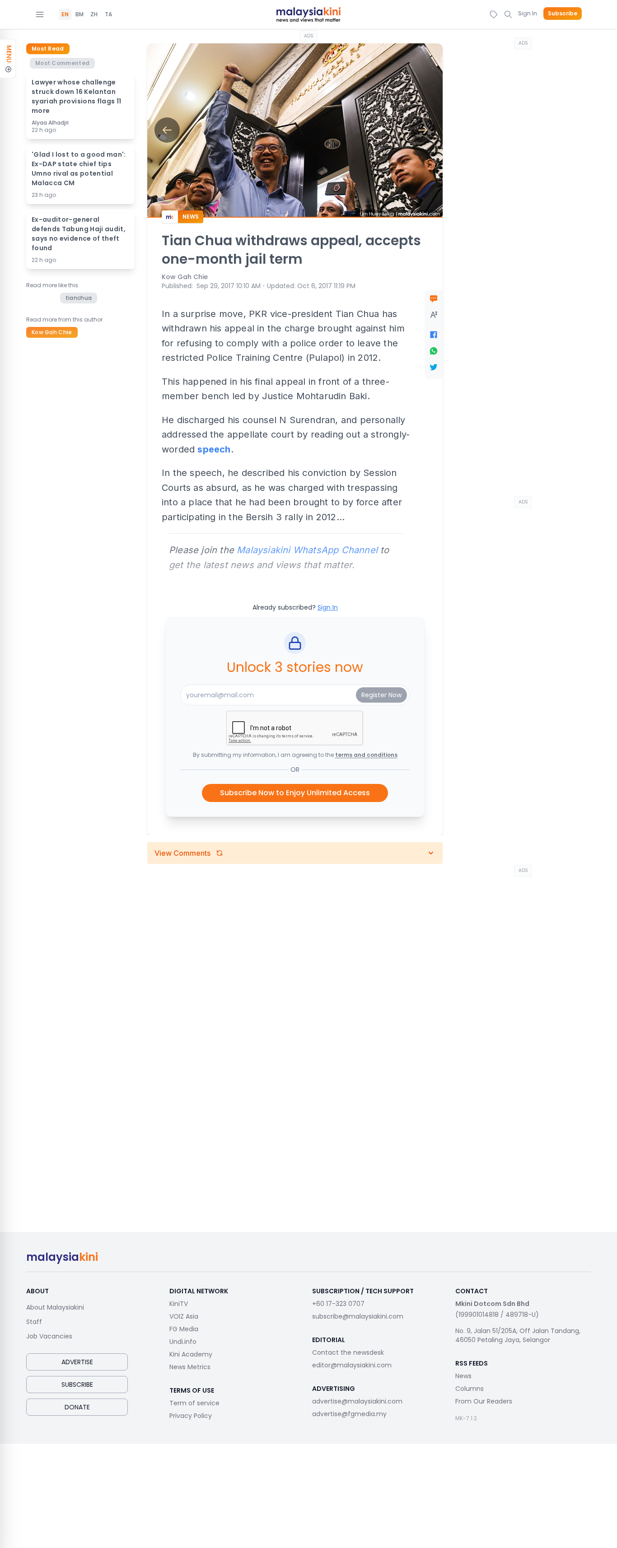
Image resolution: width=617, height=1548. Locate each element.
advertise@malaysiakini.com (357, 1401)
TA (108, 14)
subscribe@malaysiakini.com (357, 1316)
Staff (34, 1321)
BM (79, 14)
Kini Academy (190, 1354)
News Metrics (189, 1366)
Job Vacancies (49, 1336)
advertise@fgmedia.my (349, 1413)
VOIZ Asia (183, 1316)
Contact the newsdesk (348, 1352)
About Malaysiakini (55, 1307)
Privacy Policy (190, 1415)
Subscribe (562, 13)
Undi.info (182, 1341)
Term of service (194, 1403)
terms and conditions (366, 755)
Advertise (77, 1361)
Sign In (527, 13)
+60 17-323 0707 (338, 1303)
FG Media (183, 1329)
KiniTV (178, 1303)
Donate (77, 1407)
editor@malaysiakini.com (352, 1365)
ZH (94, 14)
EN (65, 14)
